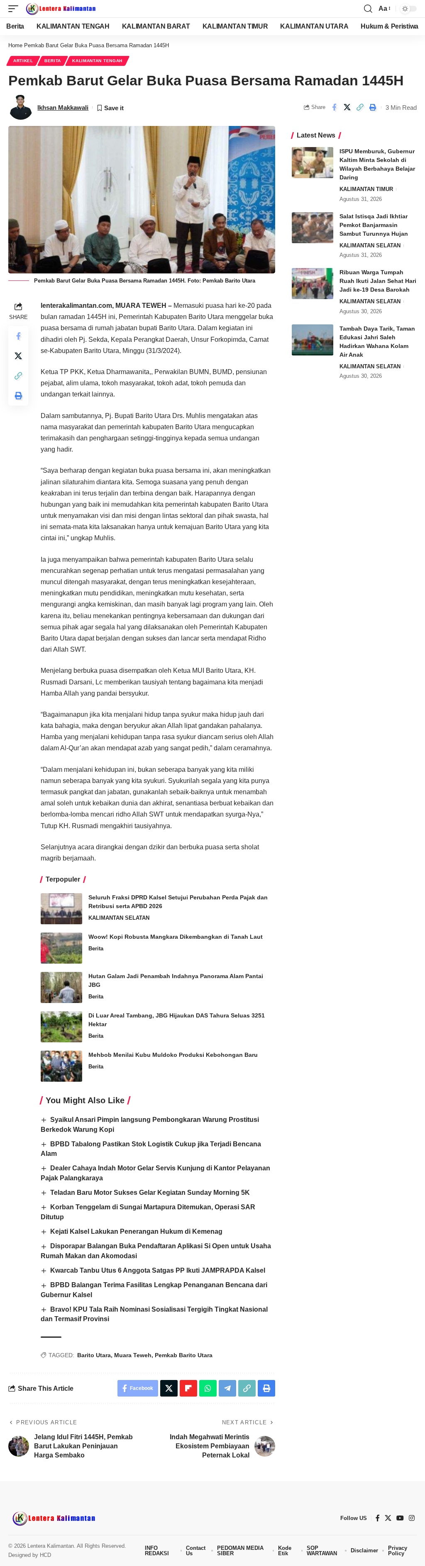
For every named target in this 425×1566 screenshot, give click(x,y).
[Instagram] (412, 1518)
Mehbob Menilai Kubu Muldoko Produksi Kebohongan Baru (173, 1054)
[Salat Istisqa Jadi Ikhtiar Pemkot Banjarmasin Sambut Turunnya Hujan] (312, 227)
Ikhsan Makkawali (62, 107)
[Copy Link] (360, 107)
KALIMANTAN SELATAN (118, 918)
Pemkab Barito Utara (183, 1355)
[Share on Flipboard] (188, 1388)
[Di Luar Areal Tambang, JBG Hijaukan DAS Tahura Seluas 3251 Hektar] (61, 1026)
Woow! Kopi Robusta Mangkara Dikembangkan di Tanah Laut (175, 936)
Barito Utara (94, 1355)
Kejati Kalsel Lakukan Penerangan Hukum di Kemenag (136, 1231)
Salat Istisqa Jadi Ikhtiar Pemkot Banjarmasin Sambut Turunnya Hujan (374, 225)
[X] (388, 1518)
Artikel (23, 60)
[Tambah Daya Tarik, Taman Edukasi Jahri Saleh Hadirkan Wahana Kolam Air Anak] (312, 339)
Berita (52, 60)
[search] (368, 9)
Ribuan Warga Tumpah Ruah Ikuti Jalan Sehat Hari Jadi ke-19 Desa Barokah (378, 281)
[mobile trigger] (15, 8)
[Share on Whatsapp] (208, 1388)
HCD (45, 1555)
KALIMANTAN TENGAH (97, 60)
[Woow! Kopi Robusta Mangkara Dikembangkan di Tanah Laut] (61, 948)
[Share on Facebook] (334, 107)
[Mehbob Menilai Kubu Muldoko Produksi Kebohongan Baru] (61, 1066)
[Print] (373, 107)
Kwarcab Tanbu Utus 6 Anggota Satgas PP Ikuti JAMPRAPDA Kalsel (157, 1270)
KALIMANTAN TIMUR (366, 189)
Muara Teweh (132, 1355)
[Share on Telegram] (227, 1388)
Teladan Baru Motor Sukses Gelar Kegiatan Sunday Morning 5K (150, 1192)
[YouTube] (400, 1518)
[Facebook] (378, 1518)
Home (15, 45)
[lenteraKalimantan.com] (60, 8)
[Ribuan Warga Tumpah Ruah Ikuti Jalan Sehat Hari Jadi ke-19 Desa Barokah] (312, 283)
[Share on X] (347, 107)
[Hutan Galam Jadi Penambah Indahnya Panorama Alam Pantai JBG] (61, 987)
